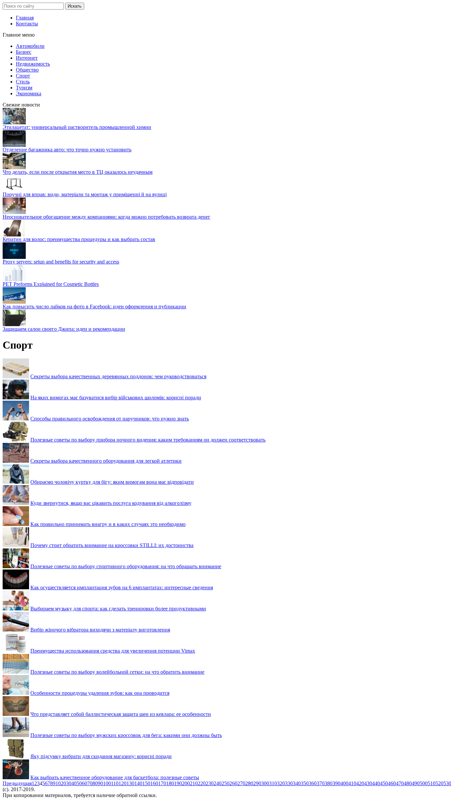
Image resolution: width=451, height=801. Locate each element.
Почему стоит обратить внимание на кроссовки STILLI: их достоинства (111, 545)
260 (233, 783)
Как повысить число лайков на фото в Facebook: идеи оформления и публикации (94, 306)
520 (439, 783)
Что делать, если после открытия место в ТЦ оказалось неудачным (78, 172)
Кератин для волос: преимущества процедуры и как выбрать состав (79, 239)
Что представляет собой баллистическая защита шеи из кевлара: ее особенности (120, 714)
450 (384, 783)
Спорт (23, 75)
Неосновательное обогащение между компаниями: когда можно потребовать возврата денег (106, 217)
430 (368, 783)
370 (321, 783)
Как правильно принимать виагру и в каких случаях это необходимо (108, 524)
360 (313, 783)
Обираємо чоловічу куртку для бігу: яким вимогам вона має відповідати (112, 482)
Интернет (27, 58)
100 (107, 783)
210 (194, 783)
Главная (25, 17)
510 (431, 783)
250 (225, 783)
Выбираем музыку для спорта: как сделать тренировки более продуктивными (118, 608)
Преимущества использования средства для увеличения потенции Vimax (112, 651)
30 (68, 783)
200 (186, 783)
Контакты (27, 23)
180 (170, 783)
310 (273, 783)
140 (138, 783)
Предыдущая (17, 783)
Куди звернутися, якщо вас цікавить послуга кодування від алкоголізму (110, 503)
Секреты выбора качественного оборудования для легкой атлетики (106, 461)
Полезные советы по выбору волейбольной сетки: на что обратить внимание (117, 672)
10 (58, 783)
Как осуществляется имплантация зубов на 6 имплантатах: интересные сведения (121, 587)
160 (154, 783)
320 (281, 783)
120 (122, 783)
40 (74, 783)
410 (352, 783)
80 (95, 783)
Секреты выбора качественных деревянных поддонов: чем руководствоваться (118, 376)
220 (202, 783)
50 (79, 783)
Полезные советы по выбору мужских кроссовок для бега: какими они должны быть (126, 735)
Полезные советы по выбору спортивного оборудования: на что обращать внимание (125, 566)
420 (360, 783)
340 (297, 783)
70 (89, 783)
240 (218, 783)
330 (289, 783)
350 (305, 783)
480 (408, 783)
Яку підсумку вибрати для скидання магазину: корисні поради (101, 756)
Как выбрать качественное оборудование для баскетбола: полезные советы (114, 777)
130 (130, 783)
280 (249, 783)
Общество (27, 70)
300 (265, 783)
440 (376, 783)
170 (162, 783)
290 (257, 783)
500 (424, 783)
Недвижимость (33, 64)
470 (400, 783)
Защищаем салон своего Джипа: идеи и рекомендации (64, 329)
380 (328, 783)
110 (115, 783)
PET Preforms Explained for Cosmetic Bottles (51, 284)
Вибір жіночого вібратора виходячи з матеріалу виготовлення (100, 629)
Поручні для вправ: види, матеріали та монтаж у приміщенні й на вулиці (85, 194)
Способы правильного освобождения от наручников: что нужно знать (109, 418)
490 (416, 783)
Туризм (24, 87)
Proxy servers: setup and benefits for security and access (61, 261)
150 (146, 783)
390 (336, 783)
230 (210, 783)
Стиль (23, 81)
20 (63, 783)
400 (344, 783)
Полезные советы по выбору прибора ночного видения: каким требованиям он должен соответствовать (147, 440)
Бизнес (23, 52)
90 (100, 783)
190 (178, 783)
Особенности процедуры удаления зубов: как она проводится (99, 693)
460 (392, 783)
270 (241, 783)
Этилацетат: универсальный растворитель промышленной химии (77, 127)
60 (84, 783)
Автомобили (30, 46)
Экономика (28, 93)
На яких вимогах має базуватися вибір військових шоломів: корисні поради (115, 397)
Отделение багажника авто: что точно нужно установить (67, 149)
